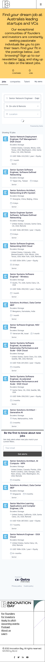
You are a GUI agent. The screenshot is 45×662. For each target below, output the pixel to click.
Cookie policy (28, 586)
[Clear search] (37, 98)
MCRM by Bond (9, 651)
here (21, 59)
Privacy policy (17, 586)
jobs (4, 81)
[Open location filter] (37, 114)
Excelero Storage (17, 145)
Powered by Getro (36, 126)
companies (15, 81)
